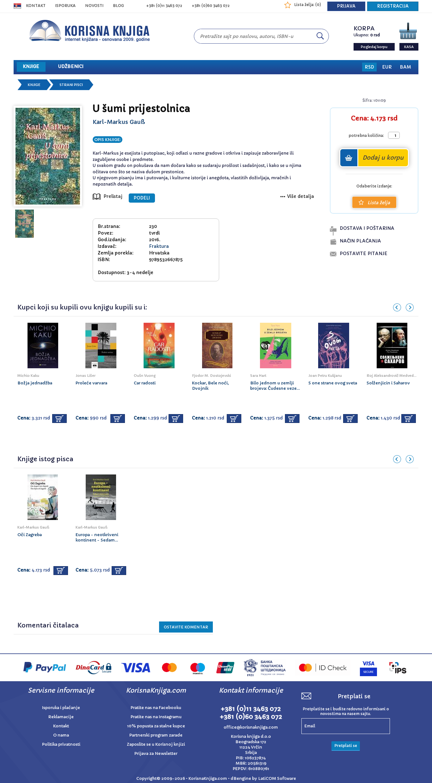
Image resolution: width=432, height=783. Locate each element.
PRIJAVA (346, 6)
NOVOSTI (94, 5)
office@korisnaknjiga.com (251, 727)
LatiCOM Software (277, 778)
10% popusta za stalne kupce (156, 726)
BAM (405, 67)
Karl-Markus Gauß (119, 121)
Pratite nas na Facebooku (156, 707)
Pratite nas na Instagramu (156, 716)
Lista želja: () (307, 4)
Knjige (34, 85)
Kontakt (36, 5)
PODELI (142, 198)
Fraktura (159, 246)
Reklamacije (61, 716)
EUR (387, 67)
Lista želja (378, 202)
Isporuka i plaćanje (61, 707)
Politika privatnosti (61, 744)
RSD (369, 67)
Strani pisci (71, 85)
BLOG (118, 5)
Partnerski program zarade (155, 735)
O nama (61, 735)
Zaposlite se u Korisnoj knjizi (156, 744)
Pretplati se (345, 745)
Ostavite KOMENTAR (186, 627)
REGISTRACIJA (393, 6)
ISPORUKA (65, 5)
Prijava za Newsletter (155, 753)
